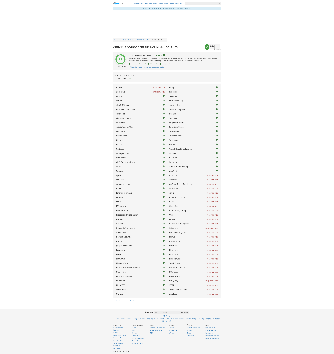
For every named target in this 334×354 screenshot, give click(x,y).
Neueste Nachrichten (176, 3)
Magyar (164, 321)
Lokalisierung (209, 333)
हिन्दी (170, 321)
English (116, 319)
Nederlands (160, 319)
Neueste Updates (164, 3)
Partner (171, 328)
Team (189, 333)
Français (136, 319)
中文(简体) (209, 319)
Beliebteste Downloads (151, 3)
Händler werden (210, 330)
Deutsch (122, 319)
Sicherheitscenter (137, 343)
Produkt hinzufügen (212, 338)
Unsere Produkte (138, 3)
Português (174, 319)
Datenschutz (136, 336)
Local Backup (117, 340)
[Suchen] (219, 3)
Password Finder (118, 338)
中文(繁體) (216, 319)
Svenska (188, 319)
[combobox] (201, 3)
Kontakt (134, 333)
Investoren (190, 336)
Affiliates (171, 333)
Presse (189, 330)
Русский (181, 319)
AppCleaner (117, 348)
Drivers (115, 333)
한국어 (153, 319)
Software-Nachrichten (157, 328)
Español (129, 319)
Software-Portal (210, 328)
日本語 (148, 319)
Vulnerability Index (156, 330)
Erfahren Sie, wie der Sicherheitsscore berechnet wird (146, 67)
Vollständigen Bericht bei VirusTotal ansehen (127, 301)
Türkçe (194, 319)
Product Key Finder (119, 335)
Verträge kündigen (138, 338)
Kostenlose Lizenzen (212, 336)
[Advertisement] (167, 24)
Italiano (142, 319)
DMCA (134, 328)
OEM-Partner (173, 330)
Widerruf (135, 341)
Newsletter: (149, 312)
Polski (168, 319)
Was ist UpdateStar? (193, 328)
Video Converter (118, 343)
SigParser (116, 346)
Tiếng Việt (201, 319)
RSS (151, 333)
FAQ (133, 330)
